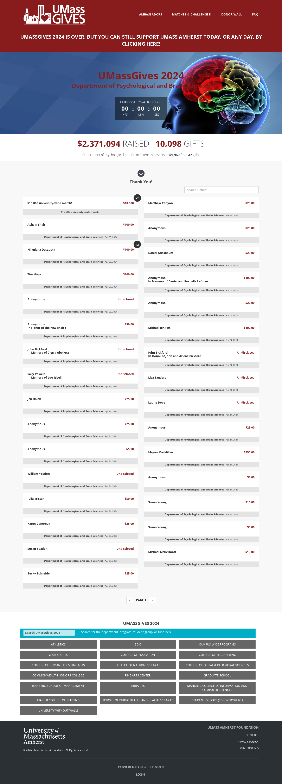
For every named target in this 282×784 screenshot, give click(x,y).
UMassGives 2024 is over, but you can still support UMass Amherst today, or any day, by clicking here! (141, 40)
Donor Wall (231, 14)
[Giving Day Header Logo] (54, 14)
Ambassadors (150, 14)
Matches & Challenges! (191, 14)
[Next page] (152, 600)
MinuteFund (249, 748)
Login (140, 774)
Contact (252, 735)
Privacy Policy (248, 742)
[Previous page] (129, 600)
